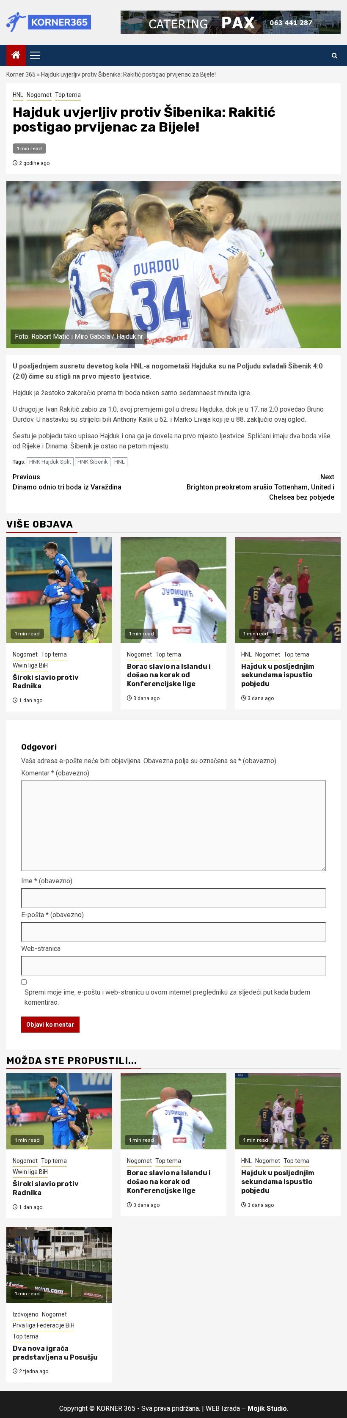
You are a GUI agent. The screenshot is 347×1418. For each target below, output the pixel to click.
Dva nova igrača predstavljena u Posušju (55, 1352)
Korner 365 (21, 74)
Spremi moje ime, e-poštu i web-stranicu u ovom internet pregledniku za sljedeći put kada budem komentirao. (167, 997)
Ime (46, 881)
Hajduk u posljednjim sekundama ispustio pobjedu (277, 675)
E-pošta (52, 915)
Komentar (55, 773)
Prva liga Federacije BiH (43, 1325)
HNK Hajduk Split (50, 462)
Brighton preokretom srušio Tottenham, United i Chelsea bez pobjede (260, 487)
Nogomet (39, 94)
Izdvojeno (26, 1314)
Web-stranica (41, 949)
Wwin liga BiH (30, 665)
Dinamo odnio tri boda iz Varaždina (67, 482)
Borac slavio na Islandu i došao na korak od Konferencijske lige (169, 675)
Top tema (68, 94)
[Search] (334, 55)
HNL (18, 94)
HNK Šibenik (92, 462)
